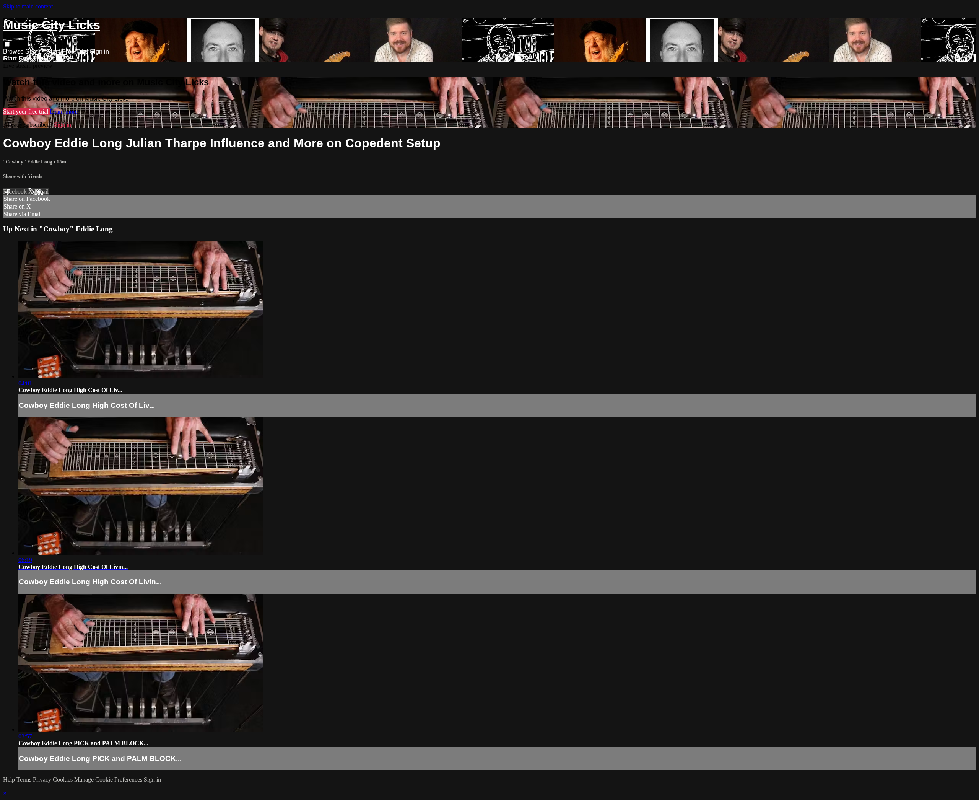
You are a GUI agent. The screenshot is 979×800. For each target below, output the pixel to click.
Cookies (63, 779)
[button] (7, 44)
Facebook (15, 191)
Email (41, 191)
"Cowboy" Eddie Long (28, 162)
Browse (14, 51)
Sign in (99, 51)
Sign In (56, 58)
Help (9, 779)
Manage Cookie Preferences (109, 779)
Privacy (43, 779)
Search (35, 51)
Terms (24, 779)
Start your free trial (26, 111)
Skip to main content (28, 6)
